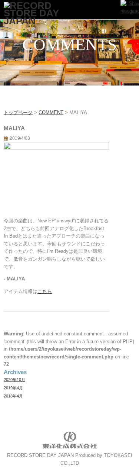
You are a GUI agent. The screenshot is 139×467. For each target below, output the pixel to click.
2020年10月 (14, 379)
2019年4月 (13, 388)
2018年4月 (13, 396)
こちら (44, 291)
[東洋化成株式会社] (69, 448)
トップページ (18, 112)
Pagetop (119, 447)
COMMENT (51, 112)
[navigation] (129, 9)
